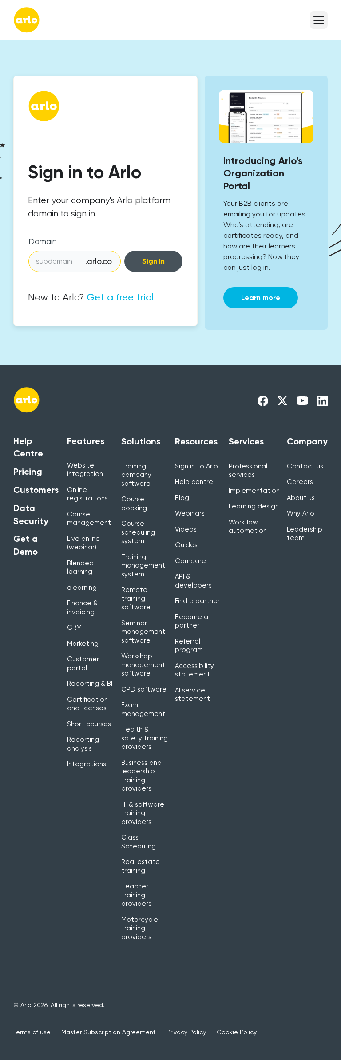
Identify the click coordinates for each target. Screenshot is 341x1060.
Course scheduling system (138, 532)
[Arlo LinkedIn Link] (322, 400)
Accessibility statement (194, 670)
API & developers (193, 580)
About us (301, 498)
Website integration (85, 469)
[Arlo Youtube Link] (302, 400)
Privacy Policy (186, 1032)
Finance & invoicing (82, 607)
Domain (42, 241)
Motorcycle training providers (139, 928)
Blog (182, 498)
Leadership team (304, 533)
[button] (319, 20)
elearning (82, 588)
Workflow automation (248, 526)
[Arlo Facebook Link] (263, 400)
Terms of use (32, 1032)
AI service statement (192, 694)
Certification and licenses (87, 704)
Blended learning (80, 567)
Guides (186, 545)
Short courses (89, 724)
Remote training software (136, 598)
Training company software (136, 475)
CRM (74, 628)
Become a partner (191, 621)
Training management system (143, 565)
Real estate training (140, 866)
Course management (89, 518)
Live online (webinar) (83, 543)
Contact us (305, 466)
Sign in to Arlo (196, 466)
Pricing (27, 471)
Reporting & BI (89, 684)
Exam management (143, 709)
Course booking (134, 503)
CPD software (144, 689)
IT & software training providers (142, 813)
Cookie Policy (237, 1032)
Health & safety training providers (144, 738)
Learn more (260, 297)
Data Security (30, 514)
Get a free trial (120, 297)
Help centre (194, 482)
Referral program (189, 645)
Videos (186, 529)
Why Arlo (300, 513)
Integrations (86, 764)
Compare (190, 561)
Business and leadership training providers (141, 776)
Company (307, 441)
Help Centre (28, 447)
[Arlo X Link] (282, 400)
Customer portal (83, 663)
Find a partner (197, 601)
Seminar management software (143, 631)
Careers (300, 482)
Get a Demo (25, 545)
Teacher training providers (136, 895)
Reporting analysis (83, 744)
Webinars (190, 513)
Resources (196, 441)
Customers (36, 489)
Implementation (254, 491)
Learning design (254, 506)
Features (85, 441)
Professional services (248, 470)
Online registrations (87, 494)
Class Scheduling (138, 841)
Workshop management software (143, 664)
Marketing (83, 644)
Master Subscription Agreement (108, 1032)
